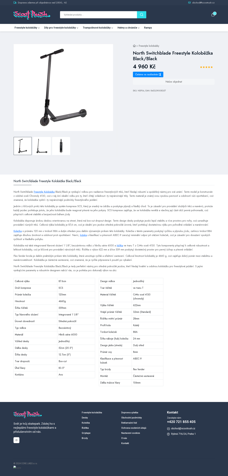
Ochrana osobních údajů (133, 428)
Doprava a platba (129, 412)
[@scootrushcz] (16, 440)
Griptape (86, 433)
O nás (124, 438)
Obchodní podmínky (131, 417)
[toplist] (17, 467)
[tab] (23, 146)
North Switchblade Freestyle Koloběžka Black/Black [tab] (47, 181)
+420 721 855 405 (181, 422)
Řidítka (85, 428)
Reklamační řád (129, 423)
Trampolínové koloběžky (97, 27)
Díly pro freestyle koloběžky (60, 27)
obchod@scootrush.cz (203, 2)
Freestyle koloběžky (26, 27)
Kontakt (125, 443)
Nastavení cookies (130, 433)
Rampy (148, 27)
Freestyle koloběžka (92, 412)
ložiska (83, 235)
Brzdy (85, 438)
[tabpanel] (63, 87)
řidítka (120, 245)
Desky (85, 417)
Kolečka (17, 231)
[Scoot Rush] (134, 46)
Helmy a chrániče (127, 27)
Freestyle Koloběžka (44, 192)
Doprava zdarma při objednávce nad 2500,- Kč (42, 2)
